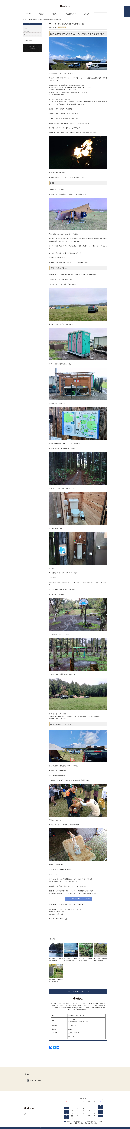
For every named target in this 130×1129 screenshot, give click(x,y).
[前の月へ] (64, 1098)
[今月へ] (72, 1097)
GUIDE (87, 14)
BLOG (25, 28)
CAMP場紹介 (62, 27)
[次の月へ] (102, 1098)
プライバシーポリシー (27, 1128)
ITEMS (54, 14)
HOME (28, 14)
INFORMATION (70, 14)
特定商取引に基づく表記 (39, 1128)
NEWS (25, 34)
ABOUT (42, 14)
